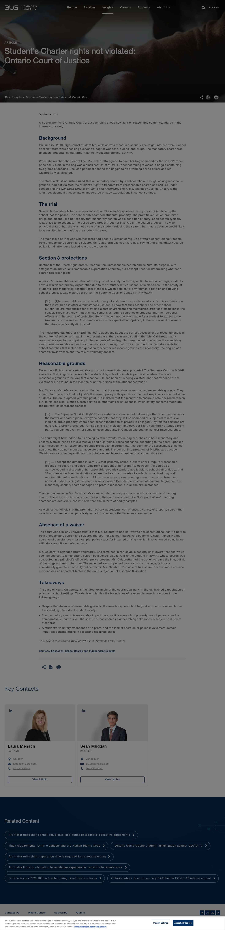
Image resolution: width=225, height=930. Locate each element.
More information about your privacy (90, 927)
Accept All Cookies (183, 923)
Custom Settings (160, 923)
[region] (112, 923)
